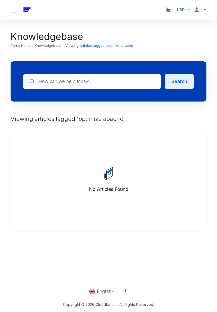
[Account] (199, 10)
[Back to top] (125, 290)
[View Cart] (169, 10)
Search (179, 81)
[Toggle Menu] (13, 9)
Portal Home (21, 45)
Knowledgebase (48, 45)
